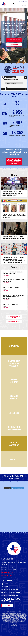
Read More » (6, 275)
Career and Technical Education (14, 363)
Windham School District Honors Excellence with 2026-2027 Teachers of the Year (14, 215)
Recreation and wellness (14, 428)
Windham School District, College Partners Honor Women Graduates (14, 237)
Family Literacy (14, 380)
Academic (14, 346)
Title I (13, 459)
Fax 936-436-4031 (6, 576)
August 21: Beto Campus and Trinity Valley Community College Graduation (13, 296)
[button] (23, 5)
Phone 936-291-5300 (7, 573)
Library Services (14, 397)
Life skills (14, 413)
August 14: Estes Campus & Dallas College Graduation (13, 272)
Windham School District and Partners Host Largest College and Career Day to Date (13, 193)
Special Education (14, 443)
